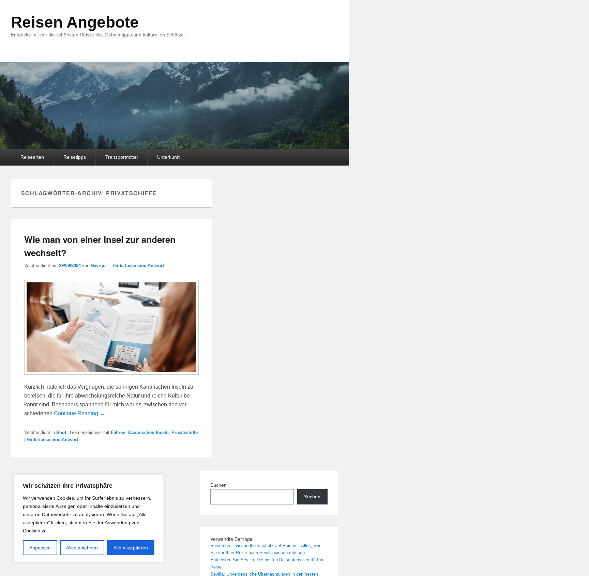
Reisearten (32, 157)
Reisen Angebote (75, 22)
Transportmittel (121, 157)
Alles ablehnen (82, 547)
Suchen (218, 485)
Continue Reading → (79, 413)
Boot (61, 432)
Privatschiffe (184, 432)
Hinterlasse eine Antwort (138, 265)
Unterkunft (168, 157)
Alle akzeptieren (131, 547)
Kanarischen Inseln (148, 432)
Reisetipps (74, 157)
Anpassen (40, 547)
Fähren (118, 432)
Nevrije (98, 265)
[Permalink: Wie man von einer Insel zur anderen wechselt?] (111, 378)
